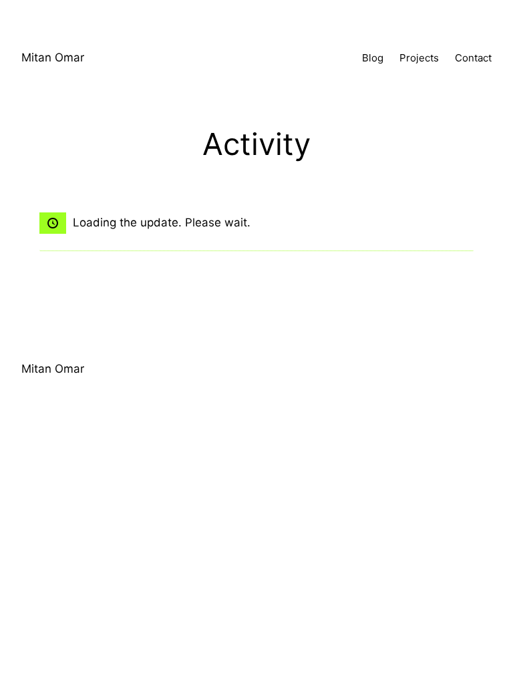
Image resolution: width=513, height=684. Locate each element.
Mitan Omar (52, 57)
